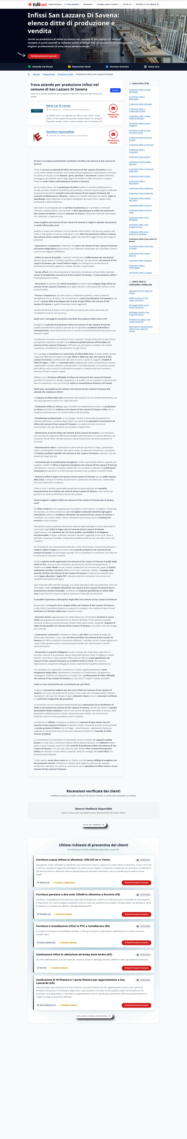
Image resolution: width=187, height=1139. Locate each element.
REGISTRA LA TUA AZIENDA (146, 4)
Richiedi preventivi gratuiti (44, 56)
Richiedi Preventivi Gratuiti (136, 882)
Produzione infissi (65, 74)
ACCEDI (125, 4)
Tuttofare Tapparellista (60, 131)
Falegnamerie (49, 74)
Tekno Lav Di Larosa (58, 105)
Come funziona (54, 4)
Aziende (36, 74)
